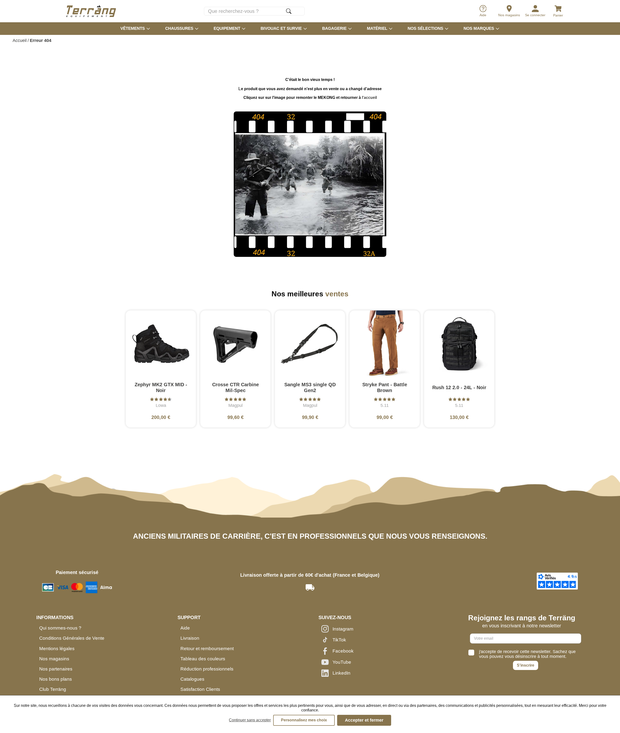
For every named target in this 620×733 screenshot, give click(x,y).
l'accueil (369, 97)
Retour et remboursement (207, 648)
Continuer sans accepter (250, 720)
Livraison (189, 638)
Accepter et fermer (364, 720)
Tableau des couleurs (202, 658)
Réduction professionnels (206, 668)
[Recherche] (289, 11)
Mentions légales (57, 648)
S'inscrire (525, 665)
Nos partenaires (55, 668)
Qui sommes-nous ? (60, 628)
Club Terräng (52, 689)
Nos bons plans (55, 679)
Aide (185, 628)
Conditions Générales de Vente (71, 638)
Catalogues (192, 679)
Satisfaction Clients (200, 689)
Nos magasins (54, 658)
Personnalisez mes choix (304, 720)
